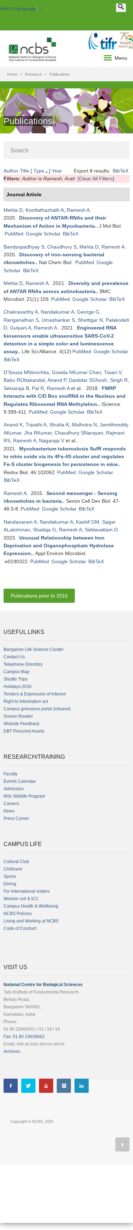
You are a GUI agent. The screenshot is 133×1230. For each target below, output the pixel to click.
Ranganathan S (21, 320)
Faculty (10, 773)
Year (57, 171)
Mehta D (13, 210)
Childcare (13, 869)
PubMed (14, 234)
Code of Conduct (20, 928)
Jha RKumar (38, 433)
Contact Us (14, 656)
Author (11, 171)
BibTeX (120, 171)
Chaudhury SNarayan (79, 433)
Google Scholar (43, 234)
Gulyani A (20, 328)
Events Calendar (20, 781)
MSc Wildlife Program (24, 796)
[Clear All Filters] (96, 178)
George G (88, 312)
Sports (10, 876)
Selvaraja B (16, 388)
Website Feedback (21, 723)
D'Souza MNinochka (26, 372)
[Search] (121, 8)
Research (33, 74)
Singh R (119, 380)
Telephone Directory (23, 664)
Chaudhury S (62, 247)
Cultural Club (16, 861)
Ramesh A (78, 210)
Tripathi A (36, 424)
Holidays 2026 (18, 686)
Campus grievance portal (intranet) (37, 708)
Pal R (38, 388)
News (9, 811)
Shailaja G (44, 529)
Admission (14, 788)
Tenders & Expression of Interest (35, 694)
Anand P (57, 380)
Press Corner (16, 818)
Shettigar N (90, 320)
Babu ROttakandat (24, 380)
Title (24, 171)
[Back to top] (122, 1144)
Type (38, 171)
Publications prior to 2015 (39, 596)
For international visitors (27, 891)
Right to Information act (26, 701)
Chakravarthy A (21, 312)
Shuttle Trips (16, 679)
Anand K (13, 424)
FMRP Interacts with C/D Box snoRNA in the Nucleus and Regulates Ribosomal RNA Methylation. (65, 396)
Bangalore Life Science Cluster (33, 649)
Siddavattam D (101, 529)
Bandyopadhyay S (24, 247)
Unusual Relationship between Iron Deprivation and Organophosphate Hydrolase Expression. (59, 545)
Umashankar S (58, 320)
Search (19, 150)
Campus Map (16, 671)
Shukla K (59, 424)
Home (12, 74)
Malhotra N (84, 424)
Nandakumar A (57, 312)
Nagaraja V (51, 440)
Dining (10, 883)
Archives (12, 1051)
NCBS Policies (18, 913)
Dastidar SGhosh (88, 380)
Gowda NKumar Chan (76, 372)
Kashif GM (87, 522)
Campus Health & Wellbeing (31, 906)
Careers (11, 803)
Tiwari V (112, 372)
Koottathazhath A (45, 210)
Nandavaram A (20, 522)
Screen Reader (18, 716)
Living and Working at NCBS (31, 921)
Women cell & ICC (21, 898)
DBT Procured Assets (24, 731)
